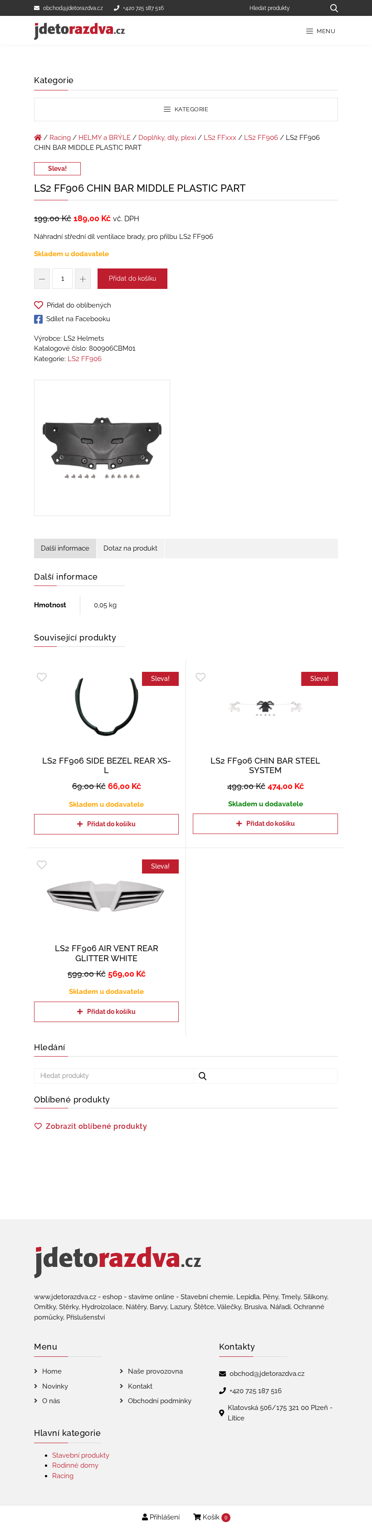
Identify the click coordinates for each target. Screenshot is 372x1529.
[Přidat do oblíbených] (41, 677)
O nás (51, 1401)
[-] (42, 278)
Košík (214, 1517)
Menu (325, 31)
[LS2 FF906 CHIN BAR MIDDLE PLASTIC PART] (102, 450)
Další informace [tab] (65, 548)
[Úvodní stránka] (38, 138)
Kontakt (140, 1386)
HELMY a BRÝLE (104, 138)
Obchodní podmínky (159, 1401)
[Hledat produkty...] (331, 8)
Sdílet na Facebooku (78, 319)
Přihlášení (164, 1517)
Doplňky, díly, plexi (167, 138)
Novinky (55, 1386)
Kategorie (190, 109)
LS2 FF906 (261, 138)
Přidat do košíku (132, 278)
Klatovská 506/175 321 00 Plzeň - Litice (280, 1413)
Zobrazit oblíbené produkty (96, 1126)
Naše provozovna (155, 1371)
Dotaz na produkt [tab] (130, 548)
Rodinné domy (75, 1465)
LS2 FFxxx (220, 138)
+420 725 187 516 (143, 8)
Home (52, 1371)
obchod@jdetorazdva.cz (73, 8)
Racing (60, 138)
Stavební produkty (80, 1455)
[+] (83, 278)
